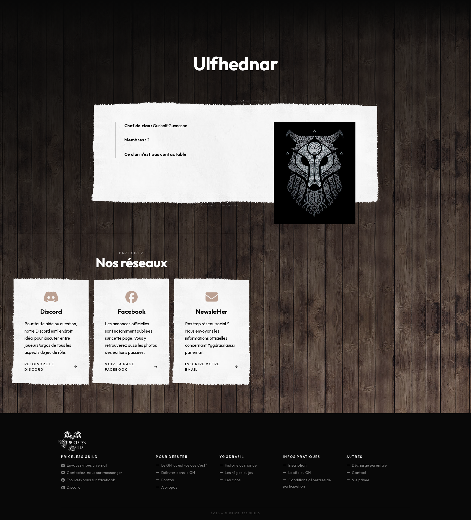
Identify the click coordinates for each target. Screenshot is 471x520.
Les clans (232, 480)
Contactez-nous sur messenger (94, 472)
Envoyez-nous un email (86, 465)
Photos (167, 480)
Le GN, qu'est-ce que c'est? (184, 465)
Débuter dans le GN (178, 472)
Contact (358, 472)
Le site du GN (299, 472)
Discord (73, 487)
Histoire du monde (240, 465)
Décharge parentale (369, 465)
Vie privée (360, 480)
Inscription (297, 465)
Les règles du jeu (238, 472)
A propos (169, 487)
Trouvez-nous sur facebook (90, 480)
